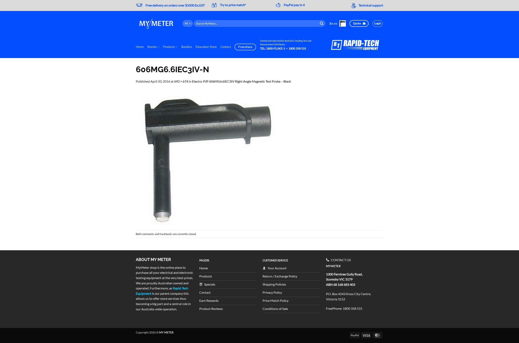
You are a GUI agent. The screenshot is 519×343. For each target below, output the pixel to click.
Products (169, 47)
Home (140, 47)
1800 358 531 (352, 308)
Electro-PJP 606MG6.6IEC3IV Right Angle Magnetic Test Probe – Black (241, 81)
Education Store (206, 47)
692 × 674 (181, 81)
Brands (152, 47)
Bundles (186, 47)
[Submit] (321, 23)
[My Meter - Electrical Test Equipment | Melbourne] (156, 23)
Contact (225, 47)
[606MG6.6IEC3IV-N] (206, 157)
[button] (337, 23)
